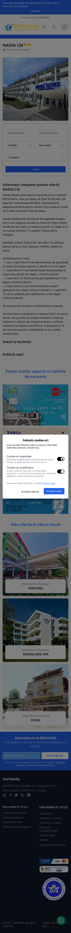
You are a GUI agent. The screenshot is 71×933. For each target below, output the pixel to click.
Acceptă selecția (30, 491)
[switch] (60, 459)
